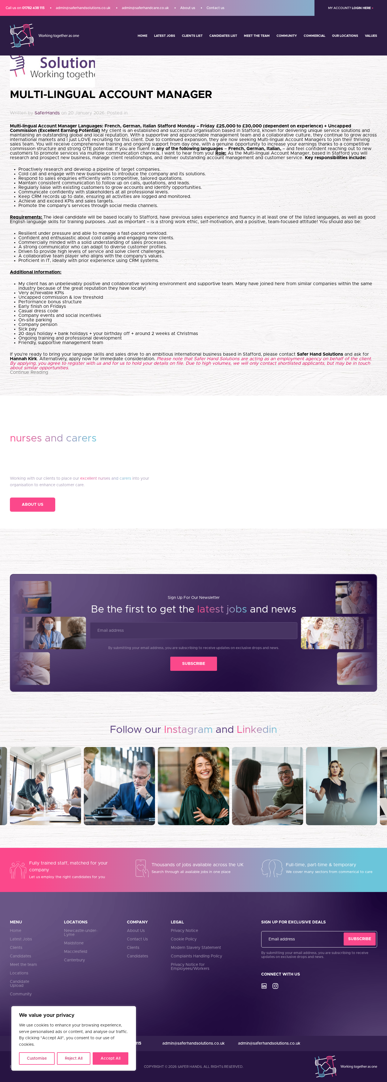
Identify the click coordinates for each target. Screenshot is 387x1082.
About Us (136, 931)
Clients (16, 948)
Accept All (110, 1058)
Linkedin (257, 730)
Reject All (73, 1058)
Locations (19, 973)
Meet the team (257, 35)
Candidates (20, 956)
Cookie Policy (184, 939)
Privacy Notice (184, 931)
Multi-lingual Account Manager (111, 94)
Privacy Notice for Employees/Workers (190, 967)
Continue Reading (29, 372)
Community (287, 35)
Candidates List (223, 35)
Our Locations (345, 35)
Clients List (192, 35)
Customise (37, 1058)
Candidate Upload (19, 984)
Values (371, 35)
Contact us (215, 8)
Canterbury (74, 960)
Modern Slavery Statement (196, 948)
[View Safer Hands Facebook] (264, 986)
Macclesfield (75, 952)
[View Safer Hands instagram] (275, 986)
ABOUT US (32, 505)
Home (142, 35)
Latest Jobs (164, 35)
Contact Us (137, 939)
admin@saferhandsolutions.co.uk (83, 8)
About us (187, 8)
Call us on (25, 8)
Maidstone (74, 943)
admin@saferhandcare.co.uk (145, 8)
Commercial (314, 35)
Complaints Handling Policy (196, 956)
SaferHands (47, 113)
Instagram (188, 730)
